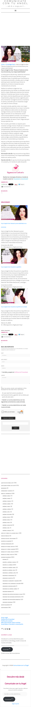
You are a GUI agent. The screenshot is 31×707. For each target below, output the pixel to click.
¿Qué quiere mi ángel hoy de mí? (8, 485)
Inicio (3, 64)
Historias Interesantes (6, 543)
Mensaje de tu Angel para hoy (8, 551)
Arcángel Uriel (6, 527)
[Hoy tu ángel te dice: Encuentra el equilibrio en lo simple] (14, 296)
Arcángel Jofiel (6, 511)
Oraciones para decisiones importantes (12, 596)
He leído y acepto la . (15, 372)
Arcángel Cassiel (6, 498)
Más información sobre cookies (10, 622)
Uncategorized (10, 64)
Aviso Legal (4, 617)
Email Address (4, 359)
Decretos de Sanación (6, 541)
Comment (3, 375)
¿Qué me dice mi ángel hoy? (7, 482)
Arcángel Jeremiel (7, 509)
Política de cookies (6, 621)
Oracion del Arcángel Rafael (9, 567)
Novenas (5, 559)
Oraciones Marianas (7, 591)
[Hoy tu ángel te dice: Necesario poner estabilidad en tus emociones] (14, 212)
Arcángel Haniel (6, 506)
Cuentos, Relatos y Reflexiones (8, 538)
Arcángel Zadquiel (7, 530)
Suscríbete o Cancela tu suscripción (12, 624)
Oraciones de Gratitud (8, 578)
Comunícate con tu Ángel (21, 665)
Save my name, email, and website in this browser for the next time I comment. (13, 389)
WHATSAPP (25, 179)
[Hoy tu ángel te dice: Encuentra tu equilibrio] (14, 256)
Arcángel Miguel (6, 517)
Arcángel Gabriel (7, 503)
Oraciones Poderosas (7, 602)
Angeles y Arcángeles (6, 493)
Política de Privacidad (21, 372)
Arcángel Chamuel (7, 501)
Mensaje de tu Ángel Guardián (8, 549)
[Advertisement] (15, 28)
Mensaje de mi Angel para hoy (8, 546)
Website (2, 365)
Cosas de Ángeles (5, 535)
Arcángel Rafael (6, 519)
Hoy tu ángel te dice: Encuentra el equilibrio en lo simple (14, 306)
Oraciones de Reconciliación (9, 586)
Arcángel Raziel (6, 522)
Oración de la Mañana (8, 564)
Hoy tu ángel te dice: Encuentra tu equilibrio (11, 267)
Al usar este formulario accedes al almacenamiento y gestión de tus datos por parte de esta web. (15, 395)
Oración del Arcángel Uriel (9, 570)
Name (2, 353)
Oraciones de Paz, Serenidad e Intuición (12, 583)
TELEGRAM (17, 179)
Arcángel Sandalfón (7, 525)
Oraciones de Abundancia (8, 575)
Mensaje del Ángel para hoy (7, 554)
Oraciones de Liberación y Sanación (11, 580)
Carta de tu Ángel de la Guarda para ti (10, 533)
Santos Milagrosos (5, 604)
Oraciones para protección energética (11, 599)
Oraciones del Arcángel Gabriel (10, 588)
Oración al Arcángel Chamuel (9, 562)
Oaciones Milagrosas (6, 557)
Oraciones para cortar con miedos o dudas (12, 594)
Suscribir (6, 649)
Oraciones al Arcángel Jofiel (9, 572)
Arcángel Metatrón (7, 514)
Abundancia (3, 488)
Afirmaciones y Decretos (6, 490)
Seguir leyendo (15, 703)
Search (15, 427)
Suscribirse (8, 699)
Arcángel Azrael (6, 495)
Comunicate (7, 330)
